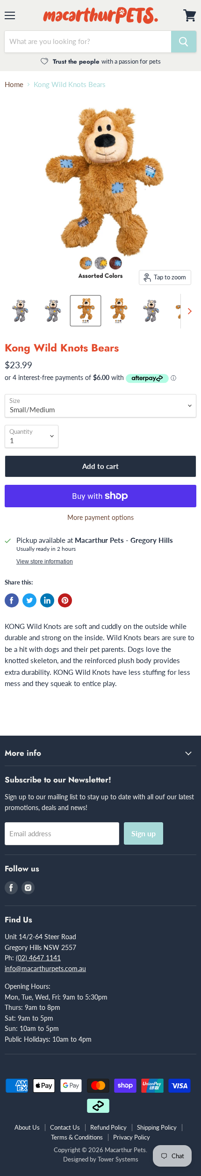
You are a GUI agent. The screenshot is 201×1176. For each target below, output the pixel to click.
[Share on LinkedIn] (47, 600)
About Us (27, 1127)
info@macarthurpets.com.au (45, 968)
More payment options (100, 517)
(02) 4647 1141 (38, 958)
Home (14, 84)
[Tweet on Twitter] (29, 600)
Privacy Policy (131, 1137)
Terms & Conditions (77, 1137)
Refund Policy (108, 1127)
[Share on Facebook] (12, 600)
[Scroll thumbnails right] (187, 311)
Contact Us (65, 1127)
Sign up (143, 833)
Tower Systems (118, 1159)
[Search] (183, 41)
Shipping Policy (157, 1127)
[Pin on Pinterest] (65, 600)
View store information (44, 561)
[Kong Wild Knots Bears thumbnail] (20, 311)
